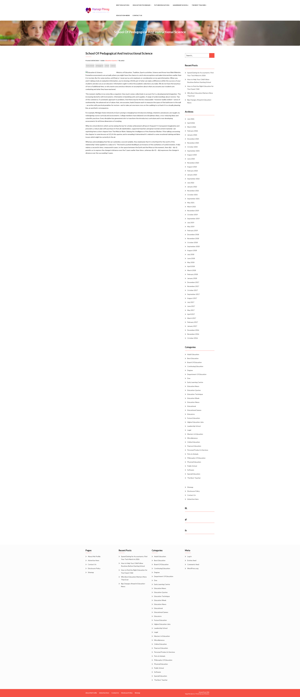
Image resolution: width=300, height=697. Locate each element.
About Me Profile (94, 556)
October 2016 (192, 338)
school (107, 65)
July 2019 (190, 223)
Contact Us (137, 15)
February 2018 (192, 274)
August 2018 (192, 250)
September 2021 (193, 199)
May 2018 (190, 262)
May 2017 (190, 310)
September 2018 (193, 246)
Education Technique (141, 5)
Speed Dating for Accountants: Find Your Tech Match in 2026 (200, 74)
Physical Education (194, 462)
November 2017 (193, 286)
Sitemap (190, 487)
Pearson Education (194, 446)
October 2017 (192, 290)
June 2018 (191, 258)
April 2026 (191, 123)
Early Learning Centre (195, 382)
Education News (193, 386)
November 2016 (193, 334)
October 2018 (192, 242)
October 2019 (192, 215)
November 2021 (193, 191)
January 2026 (192, 135)
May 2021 (190, 203)
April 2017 (191, 314)
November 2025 (193, 143)
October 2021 (192, 195)
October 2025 (192, 147)
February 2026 (192, 131)
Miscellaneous (192, 438)
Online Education (193, 442)
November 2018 (193, 238)
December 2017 (193, 282)
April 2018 (191, 266)
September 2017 (193, 294)
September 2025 (193, 151)
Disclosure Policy (193, 491)
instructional (90, 65)
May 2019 (190, 226)
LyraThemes (205, 694)
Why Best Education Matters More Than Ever (200, 94)
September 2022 (193, 179)
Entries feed (191, 560)
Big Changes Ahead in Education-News (199, 101)
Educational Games (194, 410)
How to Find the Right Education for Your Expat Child (200, 87)
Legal (189, 430)
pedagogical (99, 65)
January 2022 (192, 187)
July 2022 (190, 183)
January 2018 (192, 278)
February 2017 (192, 322)
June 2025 (191, 159)
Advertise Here (193, 499)
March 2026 (191, 127)
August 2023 (192, 167)
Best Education (122, 5)
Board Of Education (194, 362)
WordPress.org (192, 568)
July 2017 (190, 302)
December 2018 (193, 234)
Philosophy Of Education (196, 458)
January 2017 (192, 326)
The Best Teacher (199, 5)
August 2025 (192, 155)
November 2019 (193, 211)
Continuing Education (195, 366)
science (113, 65)
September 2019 (193, 219)
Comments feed (193, 564)
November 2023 (193, 163)
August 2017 (192, 298)
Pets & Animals (192, 454)
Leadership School (180, 5)
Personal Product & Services (197, 450)
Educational (191, 406)
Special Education (193, 474)
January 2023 (192, 175)
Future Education (161, 5)
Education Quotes (111, 60)
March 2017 (191, 318)
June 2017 (191, 306)
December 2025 (193, 139)
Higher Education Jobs (195, 422)
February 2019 (192, 230)
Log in (189, 556)
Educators (191, 414)
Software (190, 470)
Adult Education (193, 354)
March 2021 (191, 207)
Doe (188, 378)
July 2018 (190, 254)
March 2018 (191, 270)
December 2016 (193, 330)
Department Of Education (196, 374)
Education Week (193, 398)
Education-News (123, 15)
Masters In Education (195, 434)
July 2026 (190, 119)
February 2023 (192, 171)
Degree (190, 370)
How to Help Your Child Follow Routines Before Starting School (199, 80)
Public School (192, 466)
